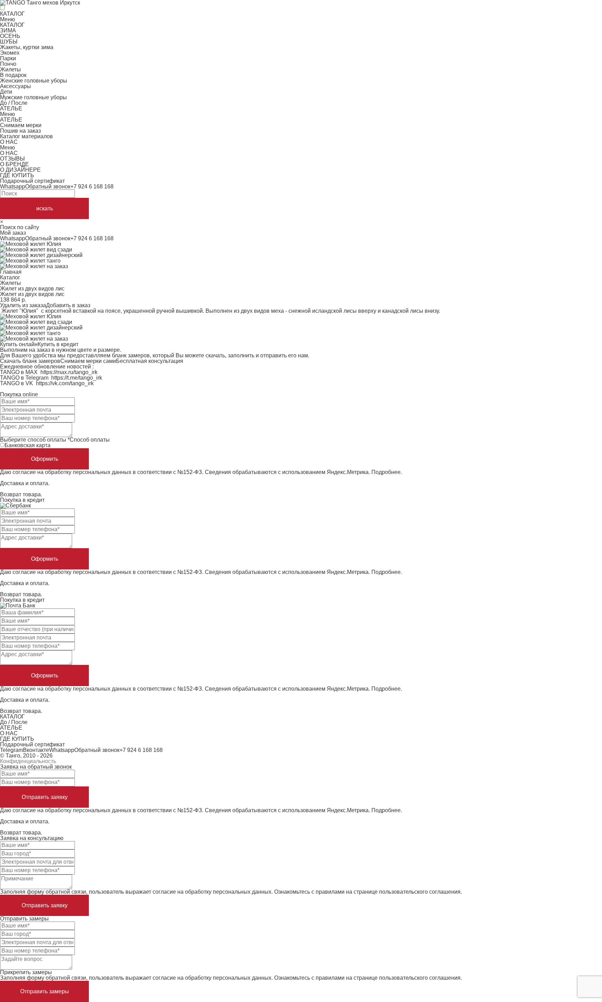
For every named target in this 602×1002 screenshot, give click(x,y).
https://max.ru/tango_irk (69, 372)
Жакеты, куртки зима (26, 47)
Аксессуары (15, 86)
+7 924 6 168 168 (92, 186)
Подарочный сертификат (32, 181)
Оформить (44, 459)
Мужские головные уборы (33, 97)
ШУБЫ (8, 42)
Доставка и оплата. (24, 483)
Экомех (10, 53)
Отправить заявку (45, 797)
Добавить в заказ (68, 305)
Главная (11, 272)
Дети (6, 92)
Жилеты (10, 69)
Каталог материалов (26, 136)
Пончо (8, 64)
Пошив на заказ (20, 131)
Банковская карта (28, 445)
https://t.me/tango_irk (76, 378)
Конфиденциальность (28, 761)
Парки (8, 58)
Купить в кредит (58, 344)
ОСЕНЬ (10, 36)
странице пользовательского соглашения (407, 892)
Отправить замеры (44, 991)
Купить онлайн (19, 344)
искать (44, 208)
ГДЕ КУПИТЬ (17, 175)
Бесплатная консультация (149, 361)
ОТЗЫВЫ (12, 159)
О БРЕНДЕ (14, 164)
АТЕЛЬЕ (11, 108)
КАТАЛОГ (12, 14)
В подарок (13, 75)
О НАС (9, 142)
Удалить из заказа (23, 305)
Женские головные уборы (33, 81)
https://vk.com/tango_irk (65, 383)
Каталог (10, 277)
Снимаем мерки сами (88, 361)
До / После (14, 103)
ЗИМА (8, 30)
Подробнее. (386, 472)
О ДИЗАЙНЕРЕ (20, 170)
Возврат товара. (21, 494)
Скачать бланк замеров (30, 361)
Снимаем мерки (20, 125)
